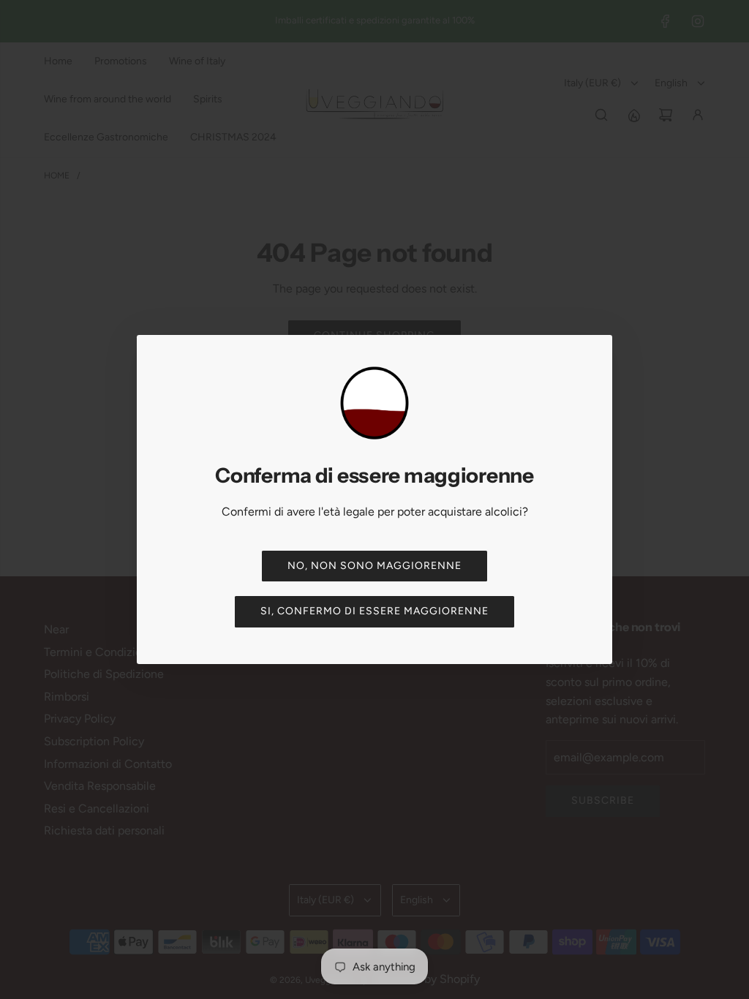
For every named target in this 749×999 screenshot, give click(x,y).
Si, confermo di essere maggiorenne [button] (374, 611)
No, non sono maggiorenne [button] (374, 565)
